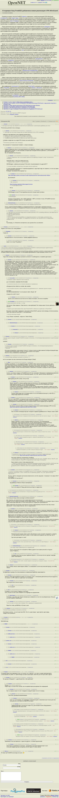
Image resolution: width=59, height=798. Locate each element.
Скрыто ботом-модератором (25, 319)
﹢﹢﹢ (20, 226)
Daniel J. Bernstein (37, 87)
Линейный (43, 121)
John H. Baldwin (14, 21)
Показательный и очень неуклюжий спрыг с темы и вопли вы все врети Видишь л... (34, 542)
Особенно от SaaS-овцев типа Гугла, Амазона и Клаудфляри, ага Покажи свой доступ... (32, 527)
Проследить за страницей (7, 796)
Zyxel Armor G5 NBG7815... (25, 716)
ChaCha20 (31, 86)
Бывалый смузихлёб (14, 496)
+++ (37, 2)
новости (33, 2)
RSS (57, 121)
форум (40, 2)
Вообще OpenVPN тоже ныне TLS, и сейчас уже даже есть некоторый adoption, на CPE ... (34, 726)
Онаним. (6, 671)
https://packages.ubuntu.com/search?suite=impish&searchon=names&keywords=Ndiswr (29, 175)
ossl (23, 50)
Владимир (8, 231)
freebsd (16, 114)
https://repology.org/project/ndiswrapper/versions (21, 184)
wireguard (12, 114)
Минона (6, 751)
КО (6, 660)
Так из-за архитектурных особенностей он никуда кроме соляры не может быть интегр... (35, 432)
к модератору (28, 130)
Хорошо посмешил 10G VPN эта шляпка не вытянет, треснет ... (35, 721)
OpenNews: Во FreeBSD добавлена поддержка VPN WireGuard (19, 106)
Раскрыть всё (52, 121)
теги (44, 2)
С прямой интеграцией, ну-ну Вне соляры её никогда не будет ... (35, 449)
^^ (18, 130)
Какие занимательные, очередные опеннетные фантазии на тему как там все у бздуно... (35, 416)
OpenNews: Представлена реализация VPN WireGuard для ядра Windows (21, 105)
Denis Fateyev (12, 595)
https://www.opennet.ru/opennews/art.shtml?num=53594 (23, 407)
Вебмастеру (55, 796)
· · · (23, 226)
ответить (22, 130)
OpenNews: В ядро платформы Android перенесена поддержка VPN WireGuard (22, 109)
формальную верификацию (30, 70)
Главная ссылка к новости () (18, 102)
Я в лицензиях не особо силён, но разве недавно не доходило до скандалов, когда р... (32, 561)
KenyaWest (12, 301)
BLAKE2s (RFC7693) (19, 96)
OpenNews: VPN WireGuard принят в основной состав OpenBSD (19, 107)
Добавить (42, 796)
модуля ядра (15, 18)
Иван (9, 362)
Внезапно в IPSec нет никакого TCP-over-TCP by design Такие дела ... (36, 736)
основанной (4, 18)
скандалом (11, 60)
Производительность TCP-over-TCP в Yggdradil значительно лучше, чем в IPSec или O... (35, 731)
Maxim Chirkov (54, 795)
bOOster (14, 381)
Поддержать (49, 796)
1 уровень (37, 121)
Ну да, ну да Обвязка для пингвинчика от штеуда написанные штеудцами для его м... (30, 492)
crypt (5, 246)
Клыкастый (15, 329)
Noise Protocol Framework (26, 80)
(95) (9, 121)
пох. (7, 667)
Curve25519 (15, 95)
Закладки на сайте (5, 795)
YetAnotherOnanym (11, 202)
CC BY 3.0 (8, 111)
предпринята (39, 58)
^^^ (20, 130)
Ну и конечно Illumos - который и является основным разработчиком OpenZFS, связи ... (33, 444)
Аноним (7, 130)
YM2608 (5, 623)
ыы (15, 553)
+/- (47, 121)
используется (15, 86)
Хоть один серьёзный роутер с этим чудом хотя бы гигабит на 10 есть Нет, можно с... (35, 712)
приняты (24, 16)
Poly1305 (6, 87)
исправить (50, 100)
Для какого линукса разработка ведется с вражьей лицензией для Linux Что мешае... (34, 438)
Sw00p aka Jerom (11, 633)
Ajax (34, 121)
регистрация (49, 0)
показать (15, 417)
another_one (12, 637)
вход (45, 0)
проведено (47, 26)
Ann (12, 585)
